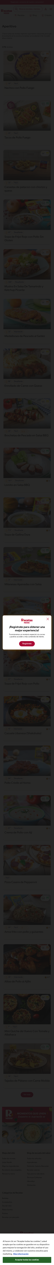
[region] (27, 1249)
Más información (21, 1254)
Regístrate (27, 644)
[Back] (47, 619)
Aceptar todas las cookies (27, 1260)
